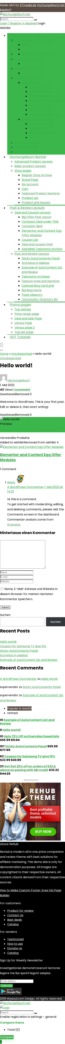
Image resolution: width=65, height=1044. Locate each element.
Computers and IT (27, 143)
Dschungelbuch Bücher (28, 157)
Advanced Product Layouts (33, 161)
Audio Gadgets (39, 92)
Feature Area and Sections (40, 281)
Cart (25, 189)
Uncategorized (21, 354)
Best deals (14, 920)
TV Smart (35, 137)
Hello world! (8, 642)
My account (30, 184)
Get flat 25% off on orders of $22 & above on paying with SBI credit (28, 768)
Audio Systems (39, 87)
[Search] (35, 19)
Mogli (25, 45)
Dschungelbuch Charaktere (34, 40)
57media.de (28, 5)
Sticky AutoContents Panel (41, 258)
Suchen (5, 615)
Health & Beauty (25, 147)
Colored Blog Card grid (38, 286)
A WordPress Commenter (25, 487)
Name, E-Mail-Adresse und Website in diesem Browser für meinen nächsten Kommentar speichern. (29, 594)
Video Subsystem (41, 128)
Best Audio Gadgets (43, 110)
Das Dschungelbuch (25, 35)
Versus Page (23, 323)
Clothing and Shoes (28, 68)
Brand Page (30, 180)
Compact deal (32, 226)
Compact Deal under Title (40, 222)
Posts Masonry (32, 295)
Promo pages (20, 304)
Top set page (23, 332)
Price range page (26, 314)
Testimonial (15, 939)
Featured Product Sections (41, 193)
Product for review (20, 911)
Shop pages (22, 171)
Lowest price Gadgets (44, 114)
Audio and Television (28, 78)
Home (4, 354)
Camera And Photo (28, 59)
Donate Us (14, 948)
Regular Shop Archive (37, 175)
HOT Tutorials (20, 337)
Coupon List (30, 240)
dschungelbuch (19, 380)
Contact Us (15, 915)
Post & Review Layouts (27, 208)
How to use (15, 944)
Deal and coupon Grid (37, 244)
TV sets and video (41, 124)
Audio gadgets (32, 82)
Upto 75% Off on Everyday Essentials (31, 736)
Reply (11, 482)
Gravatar (13, 525)
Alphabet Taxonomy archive (42, 249)
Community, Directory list (40, 299)
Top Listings (22, 309)
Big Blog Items (32, 290)
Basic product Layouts (30, 166)
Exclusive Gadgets (42, 105)
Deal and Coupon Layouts (32, 212)
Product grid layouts (36, 202)
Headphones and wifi (43, 96)
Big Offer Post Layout (36, 217)
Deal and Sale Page (28, 318)
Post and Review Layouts (31, 254)
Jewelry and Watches (37, 54)
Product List (30, 198)
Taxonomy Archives (36, 276)
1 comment (21, 389)
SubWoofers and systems (47, 101)
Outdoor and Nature (28, 152)
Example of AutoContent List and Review (28, 660)
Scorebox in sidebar (36, 263)
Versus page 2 (24, 327)
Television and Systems (38, 119)
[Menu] (1, 345)
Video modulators (41, 133)
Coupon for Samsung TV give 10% (28, 430)
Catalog (13, 924)
